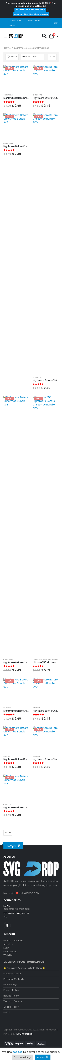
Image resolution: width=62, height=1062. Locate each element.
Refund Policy (11, 995)
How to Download (13, 940)
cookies (17, 1052)
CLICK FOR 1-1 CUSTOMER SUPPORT (24, 962)
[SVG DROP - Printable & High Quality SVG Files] (16, 36)
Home (7, 47)
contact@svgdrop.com (43, 885)
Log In (12, 25)
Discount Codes (12, 973)
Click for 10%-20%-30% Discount (31, 14)
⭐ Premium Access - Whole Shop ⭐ (24, 968)
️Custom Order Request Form (30, 10)
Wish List (8, 955)
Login (6, 948)
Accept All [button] (42, 1057)
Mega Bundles (49, 659)
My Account (34, 20)
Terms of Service (12, 1001)
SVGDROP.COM (30, 893)
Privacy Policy (11, 990)
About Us (8, 944)
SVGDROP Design (24, 1034)
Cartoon (7, 708)
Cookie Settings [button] (22, 1057)
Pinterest (7, 925)
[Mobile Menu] (6, 36)
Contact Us (15, 20)
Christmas (8, 95)
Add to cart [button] (23, 71)
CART (56, 23)
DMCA (6, 1012)
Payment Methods (13, 979)
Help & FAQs (10, 984)
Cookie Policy (11, 1006)
